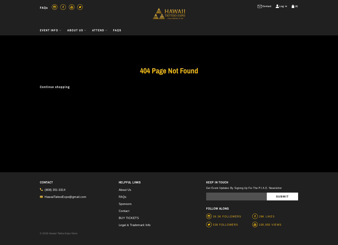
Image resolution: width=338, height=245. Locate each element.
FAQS (117, 30)
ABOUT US (75, 30)
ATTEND (98, 30)
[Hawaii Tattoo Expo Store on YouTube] (255, 225)
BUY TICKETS (129, 218)
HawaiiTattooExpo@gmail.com (65, 196)
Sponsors (125, 204)
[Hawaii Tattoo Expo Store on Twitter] (209, 225)
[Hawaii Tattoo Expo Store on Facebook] (255, 216)
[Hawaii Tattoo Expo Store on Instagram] (209, 216)
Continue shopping (55, 87)
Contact (124, 211)
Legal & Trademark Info (135, 225)
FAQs (44, 7)
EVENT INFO (49, 30)
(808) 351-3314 (55, 189)
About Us (125, 189)
